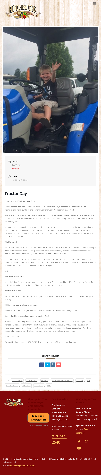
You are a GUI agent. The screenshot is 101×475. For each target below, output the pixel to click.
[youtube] (79, 448)
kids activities (12, 386)
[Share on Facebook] (41, 364)
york (49, 386)
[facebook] (79, 441)
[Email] (58, 364)
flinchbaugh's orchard (62, 381)
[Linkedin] (52, 364)
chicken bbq (17, 381)
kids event (26, 386)
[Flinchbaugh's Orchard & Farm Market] (22, 20)
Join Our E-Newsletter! (38, 417)
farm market (32, 381)
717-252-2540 (59, 439)
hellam (79, 381)
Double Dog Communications (22, 465)
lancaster (38, 386)
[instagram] (87, 441)
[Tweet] (47, 364)
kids (88, 381)
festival (44, 381)
